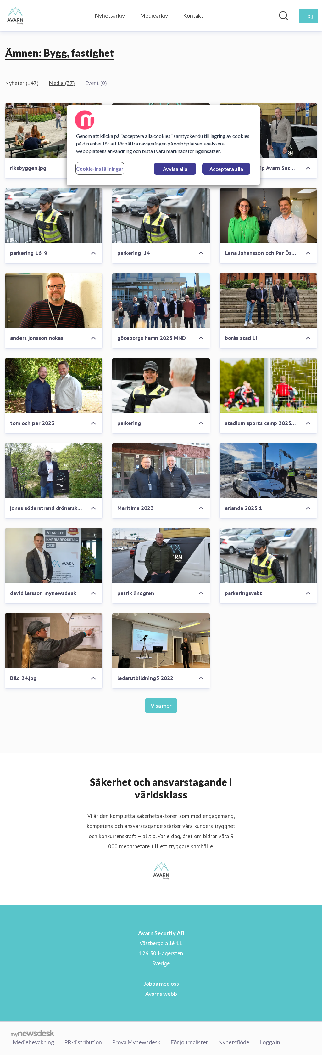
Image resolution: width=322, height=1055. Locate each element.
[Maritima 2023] (160, 470)
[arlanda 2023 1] (268, 470)
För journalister (189, 1042)
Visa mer (161, 705)
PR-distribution (83, 1042)
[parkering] (160, 385)
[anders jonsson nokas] (53, 300)
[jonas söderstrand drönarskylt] (53, 470)
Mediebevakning (33, 1042)
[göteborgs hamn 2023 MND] (160, 300)
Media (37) (62, 83)
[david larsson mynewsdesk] (53, 555)
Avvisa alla (175, 169)
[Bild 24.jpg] (53, 640)
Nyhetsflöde (233, 1042)
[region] (163, 145)
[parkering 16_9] (53, 215)
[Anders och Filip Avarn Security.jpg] (268, 130)
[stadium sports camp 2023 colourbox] (268, 385)
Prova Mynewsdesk (136, 1042)
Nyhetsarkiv (110, 15)
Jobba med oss (161, 983)
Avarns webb (161, 993)
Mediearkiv (154, 15)
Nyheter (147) (22, 83)
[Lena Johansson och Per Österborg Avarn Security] (268, 215)
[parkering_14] (160, 215)
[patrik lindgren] (160, 555)
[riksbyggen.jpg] (53, 130)
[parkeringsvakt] (268, 555)
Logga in (269, 1042)
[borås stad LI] (268, 300)
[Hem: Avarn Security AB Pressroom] (15, 16)
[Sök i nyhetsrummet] (284, 16)
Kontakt (193, 15)
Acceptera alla (226, 169)
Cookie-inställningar (100, 169)
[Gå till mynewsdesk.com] (33, 1033)
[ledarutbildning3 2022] (160, 640)
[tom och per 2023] (53, 385)
